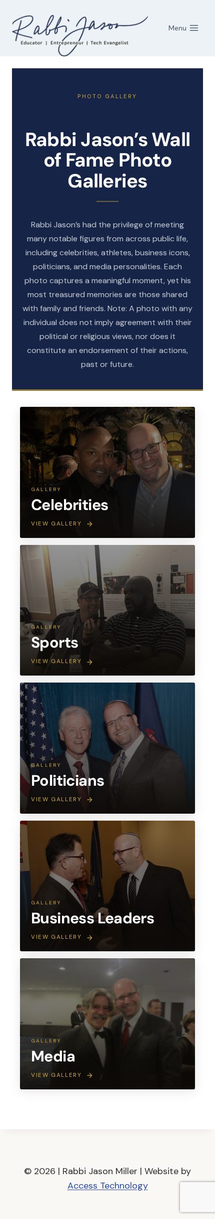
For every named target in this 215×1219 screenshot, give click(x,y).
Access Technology (108, 1186)
